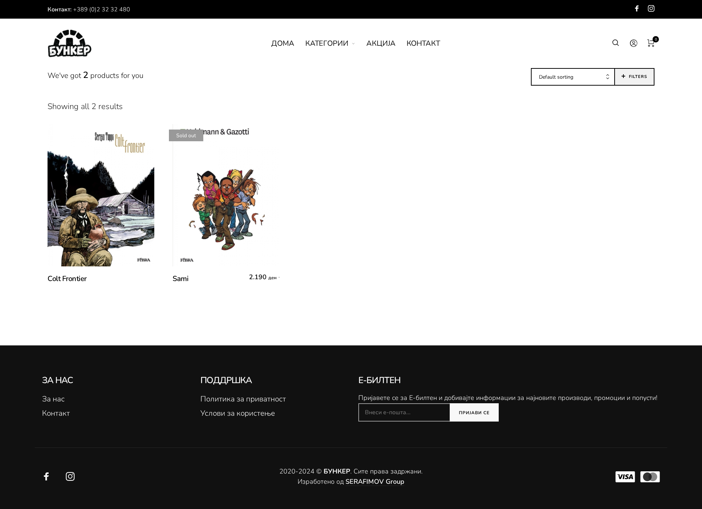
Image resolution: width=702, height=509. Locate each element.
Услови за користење (237, 413)
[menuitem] (288, 43)
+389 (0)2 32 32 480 (101, 9)
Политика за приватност (243, 399)
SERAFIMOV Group (375, 481)
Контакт (56, 413)
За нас (53, 399)
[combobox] (573, 77)
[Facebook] (637, 8)
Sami (180, 279)
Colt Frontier (67, 279)
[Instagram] (651, 8)
